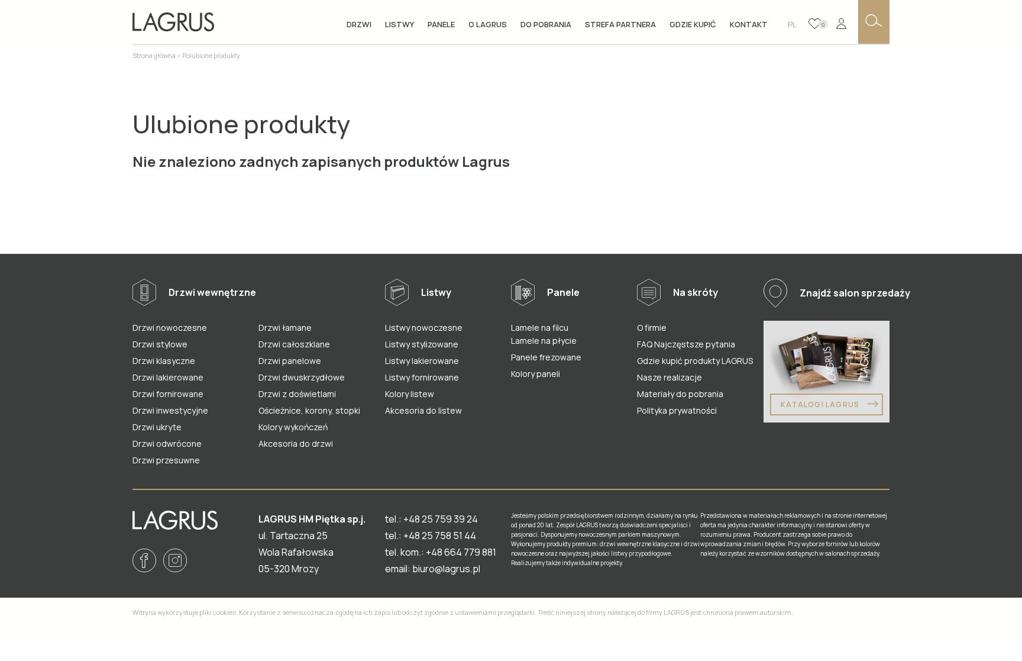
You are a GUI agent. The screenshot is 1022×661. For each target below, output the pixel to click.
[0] (814, 23)
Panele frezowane (546, 357)
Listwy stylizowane (421, 344)
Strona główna (154, 55)
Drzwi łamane (285, 327)
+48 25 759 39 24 (440, 518)
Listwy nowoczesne (424, 327)
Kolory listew (409, 393)
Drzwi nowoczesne (169, 327)
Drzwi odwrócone (167, 443)
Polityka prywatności (677, 410)
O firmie (652, 327)
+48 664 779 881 (461, 552)
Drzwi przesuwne (166, 460)
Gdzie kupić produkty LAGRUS (695, 360)
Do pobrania (545, 24)
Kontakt (749, 24)
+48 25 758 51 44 (439, 535)
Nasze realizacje (669, 377)
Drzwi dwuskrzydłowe (301, 377)
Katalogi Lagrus (821, 404)
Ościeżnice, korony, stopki (309, 410)
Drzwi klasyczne (163, 360)
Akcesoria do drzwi (295, 443)
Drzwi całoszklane (294, 344)
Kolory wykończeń (293, 427)
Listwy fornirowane (422, 377)
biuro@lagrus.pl (446, 568)
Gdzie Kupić (693, 24)
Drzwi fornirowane (167, 393)
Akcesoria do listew (423, 410)
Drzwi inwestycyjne (170, 410)
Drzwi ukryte (157, 427)
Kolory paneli (535, 373)
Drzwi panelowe (289, 360)
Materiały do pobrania (680, 393)
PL (792, 24)
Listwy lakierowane (422, 360)
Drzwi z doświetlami (297, 393)
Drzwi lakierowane (167, 377)
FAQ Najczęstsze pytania (686, 344)
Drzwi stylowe (159, 344)
